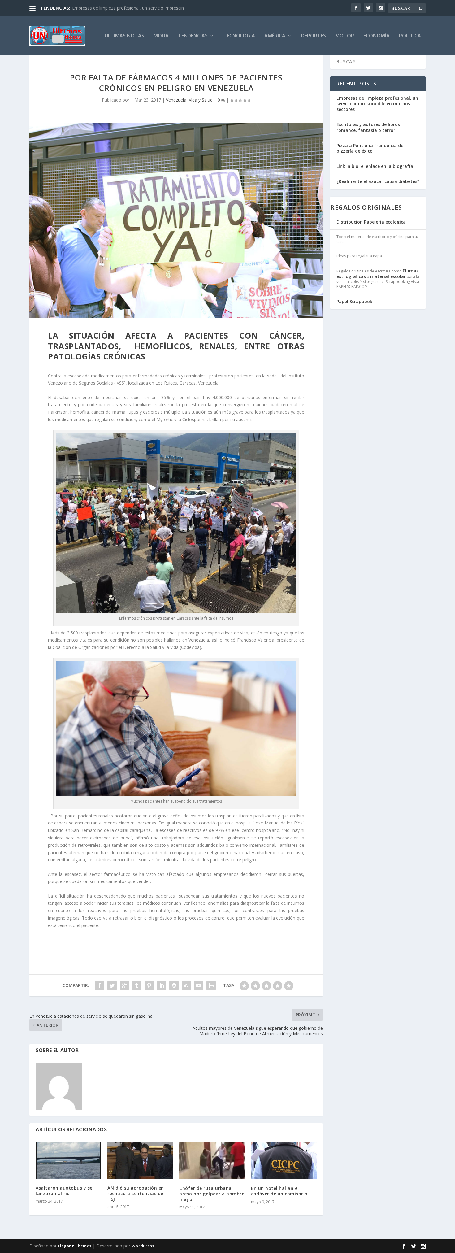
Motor (344, 36)
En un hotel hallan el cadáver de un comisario (279, 1191)
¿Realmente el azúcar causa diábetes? (377, 181)
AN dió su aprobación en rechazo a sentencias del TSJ (136, 1193)
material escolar (388, 276)
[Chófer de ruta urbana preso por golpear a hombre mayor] (212, 1160)
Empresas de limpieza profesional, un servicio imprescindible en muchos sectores (377, 103)
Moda (161, 36)
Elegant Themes (74, 1246)
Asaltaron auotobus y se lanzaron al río (64, 1190)
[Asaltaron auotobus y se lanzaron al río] (68, 1160)
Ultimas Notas (124, 36)
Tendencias (193, 36)
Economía (376, 36)
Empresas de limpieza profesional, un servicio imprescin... (129, 8)
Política (410, 36)
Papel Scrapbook (354, 301)
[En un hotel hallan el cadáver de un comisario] (284, 1160)
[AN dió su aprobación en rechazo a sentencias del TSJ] (140, 1160)
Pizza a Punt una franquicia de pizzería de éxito (369, 148)
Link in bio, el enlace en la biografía (374, 166)
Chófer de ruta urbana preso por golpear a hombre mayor (211, 1193)
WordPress (143, 1246)
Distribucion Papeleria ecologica (371, 222)
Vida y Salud (201, 100)
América (274, 36)
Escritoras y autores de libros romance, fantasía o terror (368, 127)
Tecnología (239, 36)
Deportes (313, 36)
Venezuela (176, 100)
